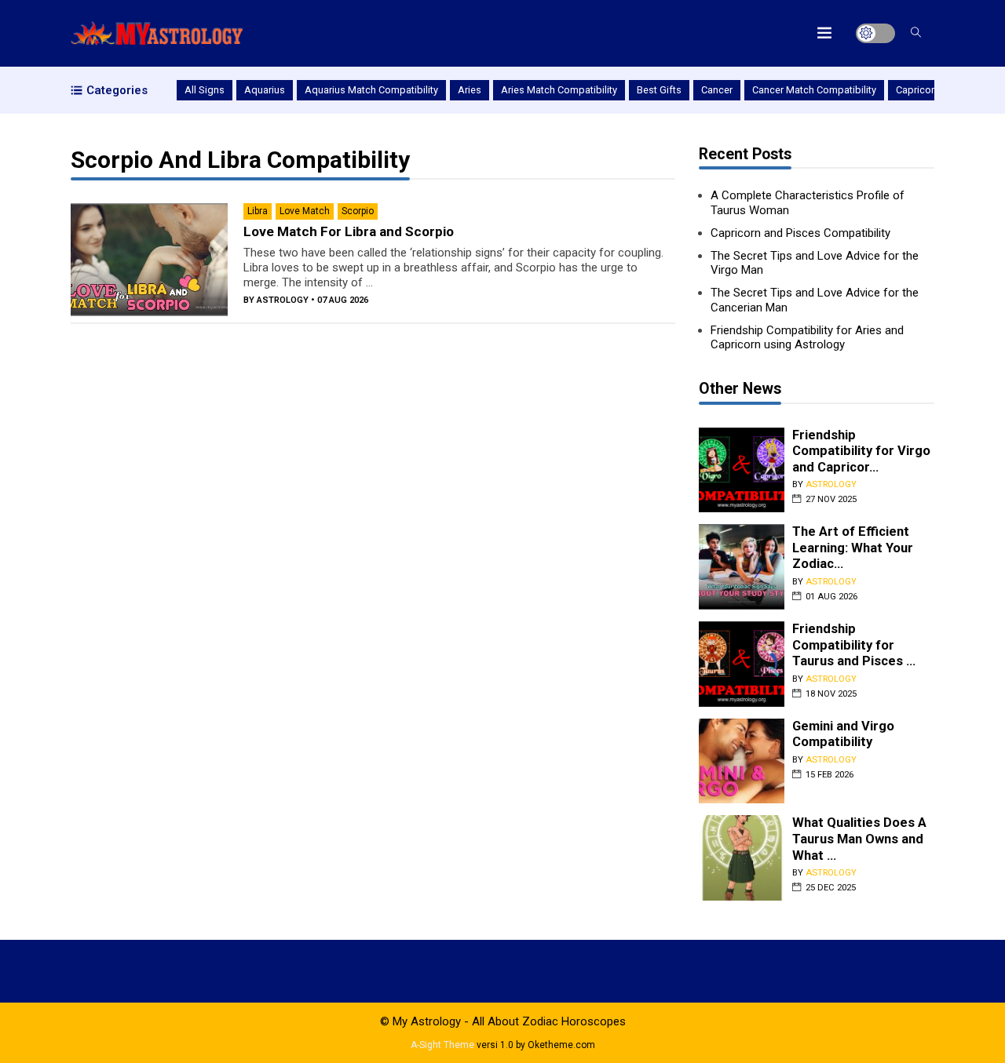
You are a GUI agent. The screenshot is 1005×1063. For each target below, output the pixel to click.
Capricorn (918, 90)
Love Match (305, 211)
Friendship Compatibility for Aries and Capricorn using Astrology (807, 337)
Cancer (717, 90)
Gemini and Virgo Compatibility (843, 734)
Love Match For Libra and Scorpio (348, 231)
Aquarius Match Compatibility (371, 90)
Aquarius (264, 90)
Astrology (283, 300)
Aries (469, 90)
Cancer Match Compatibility (814, 90)
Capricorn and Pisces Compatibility (800, 233)
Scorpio (358, 211)
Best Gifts (659, 90)
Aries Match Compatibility (559, 90)
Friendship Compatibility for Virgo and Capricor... (861, 451)
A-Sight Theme (442, 1044)
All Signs (205, 90)
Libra (257, 211)
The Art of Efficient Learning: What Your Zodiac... (852, 547)
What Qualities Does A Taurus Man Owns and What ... (859, 838)
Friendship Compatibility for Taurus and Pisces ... (853, 644)
